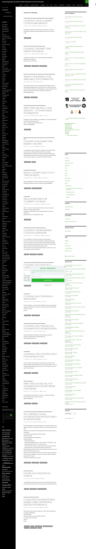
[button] (48, 268)
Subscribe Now (48, 280)
